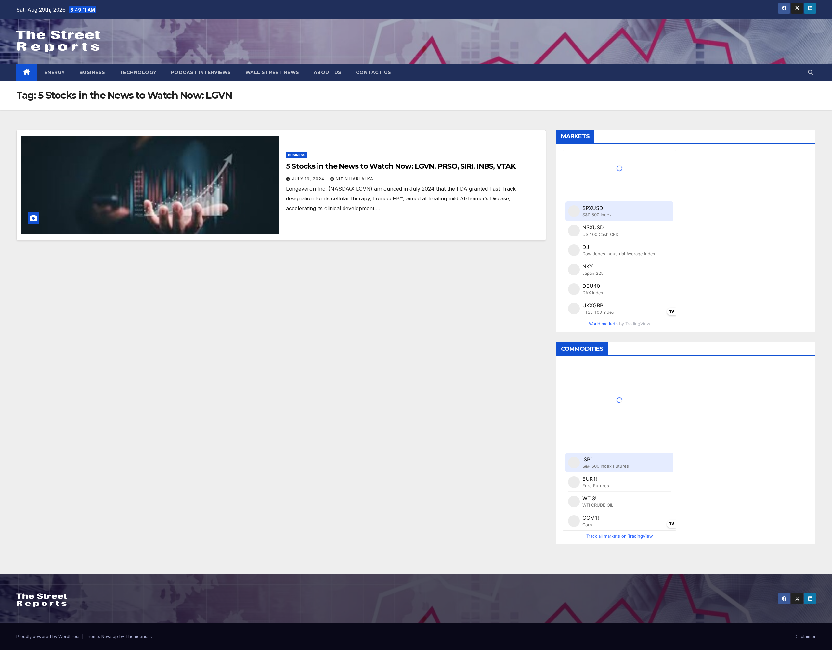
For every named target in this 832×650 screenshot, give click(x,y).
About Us (328, 72)
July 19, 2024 (309, 178)
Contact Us (373, 72)
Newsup (109, 636)
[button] (810, 72)
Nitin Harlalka (354, 178)
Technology (138, 72)
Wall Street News (272, 72)
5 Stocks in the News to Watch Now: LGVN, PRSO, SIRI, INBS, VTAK (400, 166)
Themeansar (138, 636)
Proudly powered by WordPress (49, 636)
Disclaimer (805, 636)
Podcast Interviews (201, 72)
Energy (55, 72)
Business (92, 72)
